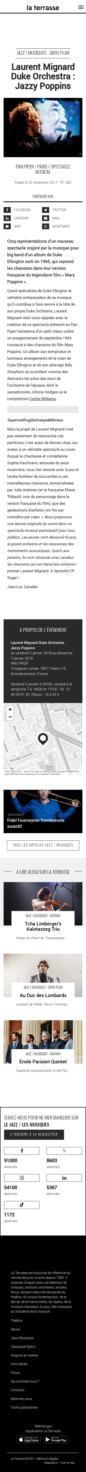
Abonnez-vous (21, 1398)
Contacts (17, 1390)
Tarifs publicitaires (24, 1407)
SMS (17, 226)
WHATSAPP (61, 226)
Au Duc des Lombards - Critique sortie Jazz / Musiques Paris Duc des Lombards (38, 959)
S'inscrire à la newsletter (34, 1134)
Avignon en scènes (24, 1355)
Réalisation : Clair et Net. (59, 1463)
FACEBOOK (22, 210)
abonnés (10, 1163)
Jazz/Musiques (22, 1338)
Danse (15, 1329)
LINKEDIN (20, 218)
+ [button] (10, 709)
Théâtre (16, 1320)
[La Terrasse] (43, 6)
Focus (15, 1372)
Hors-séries (19, 1364)
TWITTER (59, 210)
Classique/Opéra (23, 1346)
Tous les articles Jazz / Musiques (43, 845)
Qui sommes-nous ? (25, 1381)
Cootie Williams (42, 398)
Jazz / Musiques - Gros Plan (43, 53)
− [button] (10, 716)
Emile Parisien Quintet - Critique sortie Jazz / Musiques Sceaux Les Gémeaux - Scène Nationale (43, 1025)
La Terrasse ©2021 (23, 1458)
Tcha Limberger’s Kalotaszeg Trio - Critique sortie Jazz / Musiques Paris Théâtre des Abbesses (42, 887)
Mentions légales (47, 1458)
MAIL (56, 218)
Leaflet (7, 771)
